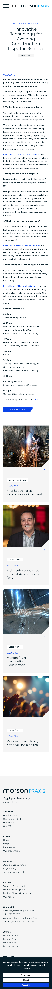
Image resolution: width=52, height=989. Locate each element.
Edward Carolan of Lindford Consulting (22, 154)
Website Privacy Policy (15, 885)
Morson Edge (10, 939)
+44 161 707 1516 (11, 914)
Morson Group (10, 935)
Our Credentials (11, 850)
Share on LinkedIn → (17, 409)
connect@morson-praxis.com (19, 910)
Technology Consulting (15, 872)
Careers (7, 843)
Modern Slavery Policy (15, 889)
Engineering (9, 868)
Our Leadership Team (14, 818)
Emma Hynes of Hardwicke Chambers (21, 286)
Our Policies (9, 896)
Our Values (8, 822)
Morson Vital (10, 942)
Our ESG (7, 826)
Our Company (10, 815)
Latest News (25, 55)
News (6, 840)
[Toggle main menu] (6, 6)
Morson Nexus (10, 946)
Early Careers (10, 847)
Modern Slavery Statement (17, 893)
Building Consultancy (14, 864)
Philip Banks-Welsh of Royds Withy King (21, 245)
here (37, 399)
